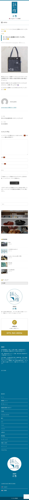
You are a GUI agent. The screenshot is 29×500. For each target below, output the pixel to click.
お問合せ (3, 432)
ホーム (2, 397)
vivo (2, 421)
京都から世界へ (4, 443)
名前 (3, 157)
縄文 (2, 418)
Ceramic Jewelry (5, 414)
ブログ (2, 425)
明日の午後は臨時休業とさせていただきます (12, 118)
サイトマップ (4, 446)
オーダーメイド (4, 439)
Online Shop (4, 450)
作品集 (2, 411)
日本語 (18, 18)
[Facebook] (13, 16)
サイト (2, 170)
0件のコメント (22, 42)
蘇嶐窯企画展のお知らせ (6, 407)
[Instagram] (16, 16)
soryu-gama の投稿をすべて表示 (8, 107)
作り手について (4, 404)
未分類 (2, 33)
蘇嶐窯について (4, 400)
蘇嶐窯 (16, 498)
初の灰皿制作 (4, 124)
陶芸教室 (3, 436)
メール (3, 163)
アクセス (3, 428)
